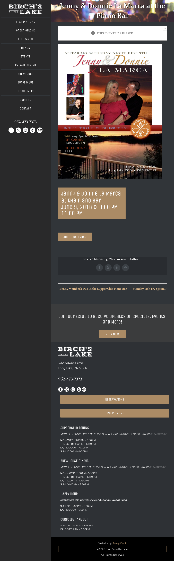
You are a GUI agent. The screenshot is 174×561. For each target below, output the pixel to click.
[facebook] (11, 130)
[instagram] (25, 130)
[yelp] (32, 130)
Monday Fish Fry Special (149, 289)
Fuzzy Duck (120, 543)
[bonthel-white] (25, 5)
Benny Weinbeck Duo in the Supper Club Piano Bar (93, 289)
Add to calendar (74, 237)
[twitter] (18, 130)
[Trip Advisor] (39, 130)
